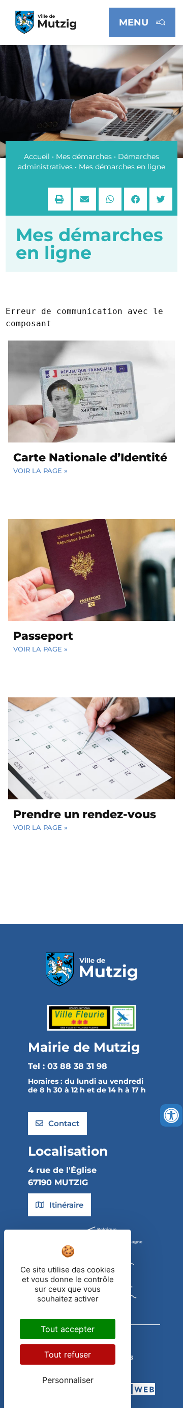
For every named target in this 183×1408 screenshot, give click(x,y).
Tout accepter (68, 1329)
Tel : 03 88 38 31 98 (67, 1066)
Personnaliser (68, 1380)
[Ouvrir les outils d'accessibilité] (171, 1115)
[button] (59, 199)
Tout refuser (67, 1354)
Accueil (37, 156)
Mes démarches (84, 156)
